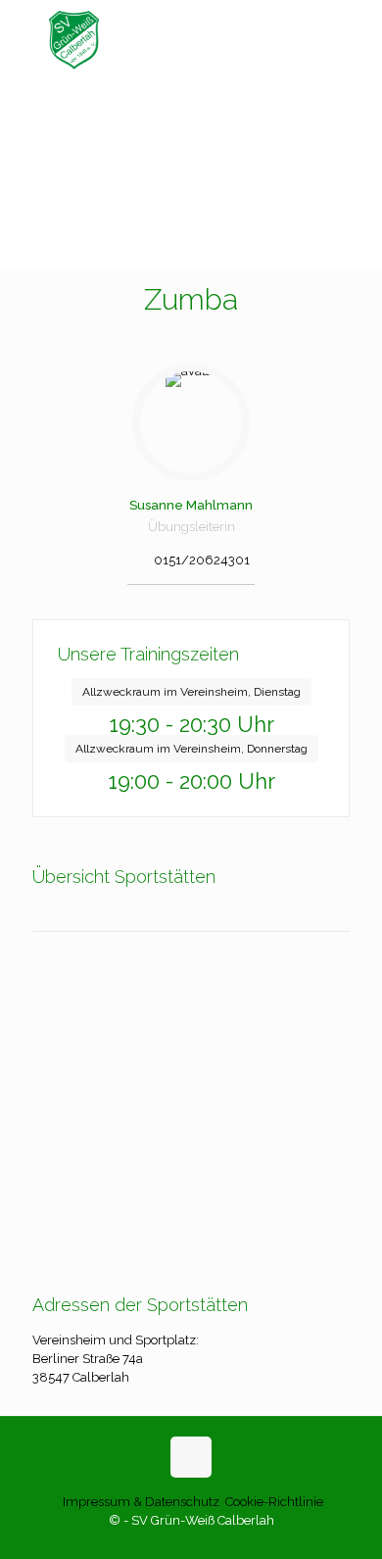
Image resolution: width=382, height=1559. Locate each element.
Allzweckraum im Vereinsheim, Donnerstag (191, 748)
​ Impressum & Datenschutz (139, 1501)
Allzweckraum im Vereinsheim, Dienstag (191, 692)
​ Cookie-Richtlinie (272, 1501)
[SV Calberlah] (191, 39)
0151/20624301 (202, 560)
